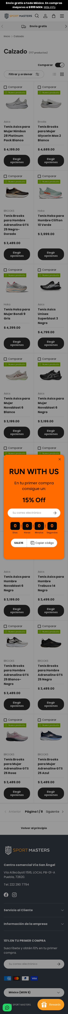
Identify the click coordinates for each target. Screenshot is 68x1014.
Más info (50, 7)
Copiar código (44, 543)
